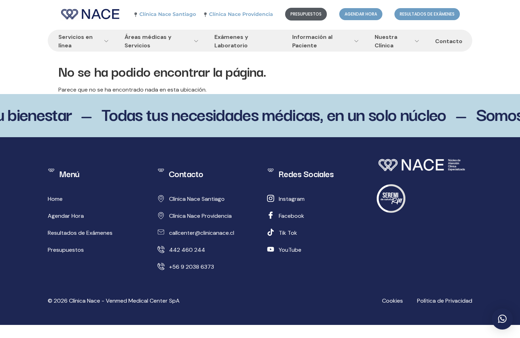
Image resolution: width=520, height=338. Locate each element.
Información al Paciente (312, 41)
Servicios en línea (75, 41)
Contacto (448, 41)
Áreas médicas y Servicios (148, 41)
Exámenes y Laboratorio (231, 41)
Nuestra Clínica (386, 41)
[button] (502, 319)
